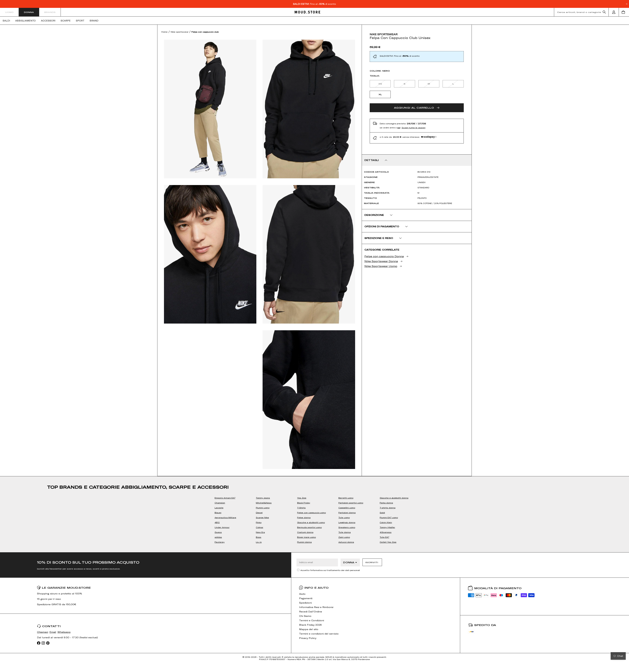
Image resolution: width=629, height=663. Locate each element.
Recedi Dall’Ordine (310, 611)
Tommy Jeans (263, 498)
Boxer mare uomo (306, 537)
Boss (258, 537)
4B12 (217, 522)
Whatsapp (64, 632)
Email (52, 632)
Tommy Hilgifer (387, 527)
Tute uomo (344, 517)
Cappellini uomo (346, 507)
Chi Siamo (305, 616)
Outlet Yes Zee (388, 542)
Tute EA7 (384, 537)
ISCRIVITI (371, 562)
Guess (218, 532)
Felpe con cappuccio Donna (384, 256)
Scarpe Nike (262, 517)
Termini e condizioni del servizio (319, 633)
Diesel (259, 512)
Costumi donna (305, 532)
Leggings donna (346, 522)
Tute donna (344, 532)
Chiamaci (42, 632)
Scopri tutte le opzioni (413, 127)
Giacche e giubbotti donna (394, 498)
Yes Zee (301, 498)
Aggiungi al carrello (414, 107)
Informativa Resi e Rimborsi (316, 607)
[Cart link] (624, 12)
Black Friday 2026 (310, 624)
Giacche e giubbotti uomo (311, 522)
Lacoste (219, 507)
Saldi (6, 20)
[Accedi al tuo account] (614, 12)
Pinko (258, 522)
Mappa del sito (308, 629)
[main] (314, 288)
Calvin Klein (386, 522)
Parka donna (386, 503)
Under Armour (222, 527)
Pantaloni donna (347, 512)
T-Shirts (301, 507)
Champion (220, 503)
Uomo (9, 12)
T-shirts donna (387, 507)
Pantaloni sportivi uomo (350, 503)
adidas (218, 537)
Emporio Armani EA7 (225, 498)
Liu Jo (259, 542)
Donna (29, 12)
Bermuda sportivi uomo (309, 527)
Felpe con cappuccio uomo (311, 512)
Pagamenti (305, 598)
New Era (260, 532)
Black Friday (303, 503)
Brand (94, 20)
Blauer (218, 512)
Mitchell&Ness (264, 503)
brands (50, 12)
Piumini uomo (262, 507)
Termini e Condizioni (311, 620)
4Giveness (385, 532)
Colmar (259, 527)
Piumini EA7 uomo (389, 517)
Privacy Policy (307, 638)
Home (164, 32)
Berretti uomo (345, 498)
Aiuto (302, 593)
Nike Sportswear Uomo (380, 266)
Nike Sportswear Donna (381, 261)
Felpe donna (304, 517)
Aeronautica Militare (225, 517)
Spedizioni (305, 602)
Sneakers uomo (346, 527)
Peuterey (220, 542)
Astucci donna (346, 542)
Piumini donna (304, 542)
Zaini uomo (344, 537)
